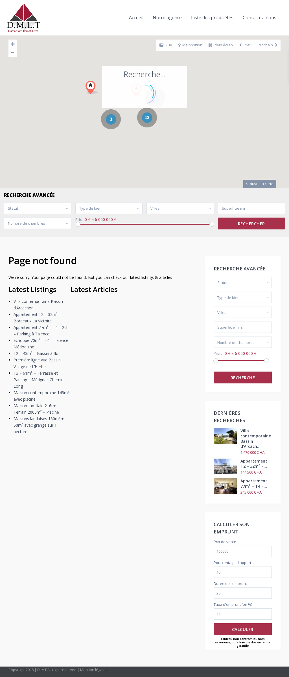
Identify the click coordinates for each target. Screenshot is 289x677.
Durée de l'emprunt (230, 583)
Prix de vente (225, 542)
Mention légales (94, 669)
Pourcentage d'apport (232, 563)
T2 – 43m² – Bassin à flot (37, 353)
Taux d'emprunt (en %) (233, 604)
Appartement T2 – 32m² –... (253, 463)
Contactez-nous (259, 17)
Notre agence (167, 17)
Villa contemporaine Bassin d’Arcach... (255, 438)
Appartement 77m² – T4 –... (253, 483)
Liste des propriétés (212, 17)
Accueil (136, 17)
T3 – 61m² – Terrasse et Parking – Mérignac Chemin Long (39, 379)
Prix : (79, 220)
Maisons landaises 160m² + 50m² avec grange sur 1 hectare (39, 425)
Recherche (243, 377)
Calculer (242, 629)
